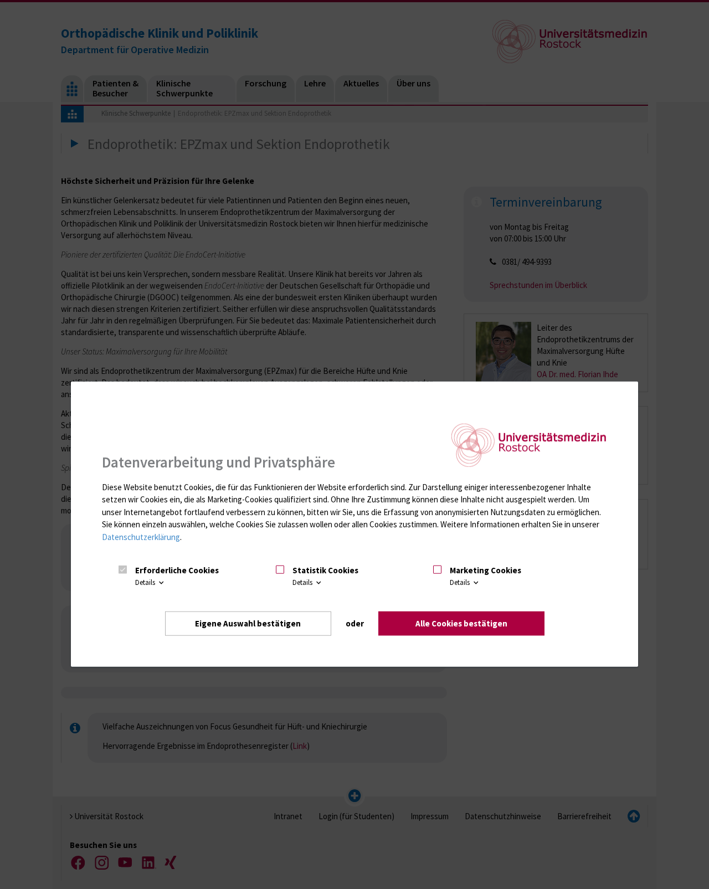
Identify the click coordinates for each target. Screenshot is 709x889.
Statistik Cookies (325, 569)
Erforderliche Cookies (177, 569)
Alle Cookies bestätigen (461, 623)
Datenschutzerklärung (141, 536)
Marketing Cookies (485, 569)
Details (146, 582)
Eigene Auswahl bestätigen (248, 623)
